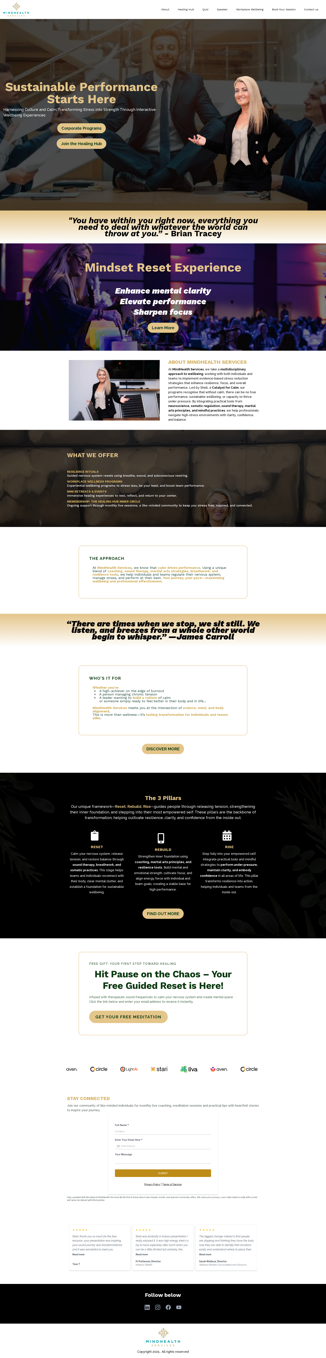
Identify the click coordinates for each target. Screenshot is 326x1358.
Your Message (123, 1154)
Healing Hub (186, 9)
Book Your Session (284, 9)
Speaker (222, 9)
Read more (78, 1254)
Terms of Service (172, 1184)
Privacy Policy (152, 1184)
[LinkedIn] (147, 1307)
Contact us (311, 9)
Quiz (206, 9)
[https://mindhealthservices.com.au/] (16, 9)
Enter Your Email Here (128, 1139)
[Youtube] (179, 1307)
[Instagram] (157, 1307)
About (165, 9)
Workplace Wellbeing (250, 9)
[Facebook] (168, 1307)
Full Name (122, 1125)
